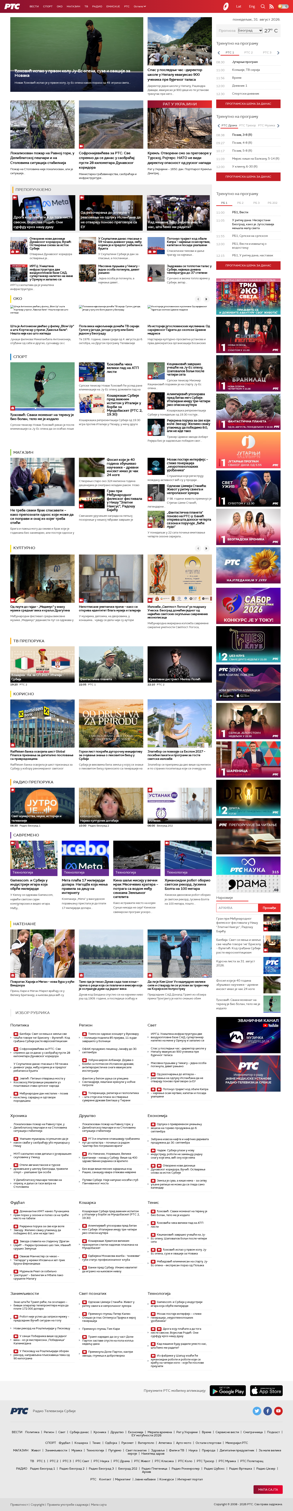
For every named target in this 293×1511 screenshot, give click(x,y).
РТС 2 (54, 1461)
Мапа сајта (268, 1489)
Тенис (153, 1202)
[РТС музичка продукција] (248, 1035)
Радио (97, 6)
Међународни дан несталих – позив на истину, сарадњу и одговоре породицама (41, 1097)
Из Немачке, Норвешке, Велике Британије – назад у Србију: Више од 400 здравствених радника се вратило (109, 1157)
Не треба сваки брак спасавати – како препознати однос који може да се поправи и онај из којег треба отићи (42, 516)
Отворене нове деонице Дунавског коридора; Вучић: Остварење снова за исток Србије (50, 243)
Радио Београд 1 (42, 1468)
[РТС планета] (226, 6)
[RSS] (271, 6)
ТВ (86, 6)
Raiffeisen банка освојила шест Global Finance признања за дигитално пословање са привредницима (41, 755)
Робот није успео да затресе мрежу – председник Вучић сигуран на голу (41, 1318)
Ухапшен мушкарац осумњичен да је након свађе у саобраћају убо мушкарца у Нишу (42, 1142)
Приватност (19, 1504)
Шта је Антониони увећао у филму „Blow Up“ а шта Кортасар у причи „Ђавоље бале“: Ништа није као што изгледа (42, 329)
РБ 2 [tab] (240, 203)
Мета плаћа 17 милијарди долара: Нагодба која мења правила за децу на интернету (85, 886)
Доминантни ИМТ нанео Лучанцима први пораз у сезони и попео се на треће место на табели (41, 1214)
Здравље (158, 1450)
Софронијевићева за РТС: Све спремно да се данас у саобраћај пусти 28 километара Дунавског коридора (106, 160)
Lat (238, 6)
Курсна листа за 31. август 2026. (235, 963)
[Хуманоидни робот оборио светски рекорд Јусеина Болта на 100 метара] (188, 858)
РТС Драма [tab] (229, 125)
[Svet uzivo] (248, 488)
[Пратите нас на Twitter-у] (257, 1411)
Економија (157, 1115)
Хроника (18, 1115)
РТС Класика (164, 1461)
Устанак (155, 820)
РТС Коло (185, 1461)
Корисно (23, 694)
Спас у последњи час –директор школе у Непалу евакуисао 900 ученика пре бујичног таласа (175, 75)
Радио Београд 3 (101, 1468)
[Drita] (248, 798)
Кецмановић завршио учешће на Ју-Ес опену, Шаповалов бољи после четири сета (185, 369)
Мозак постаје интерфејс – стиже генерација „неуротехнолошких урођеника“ (187, 464)
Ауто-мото (183, 1443)
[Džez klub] (248, 644)
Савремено (26, 835)
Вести (34, 6)
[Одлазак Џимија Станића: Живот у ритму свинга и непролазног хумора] (156, 492)
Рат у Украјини (187, 1432)
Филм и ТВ (176, 1450)
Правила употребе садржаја (67, 1504)
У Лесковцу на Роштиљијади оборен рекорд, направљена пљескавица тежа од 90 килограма (42, 1354)
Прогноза (227, 30)
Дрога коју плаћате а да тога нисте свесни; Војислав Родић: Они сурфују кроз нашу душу (43, 222)
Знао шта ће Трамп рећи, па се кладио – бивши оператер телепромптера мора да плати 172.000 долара (41, 1305)
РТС (127, 6)
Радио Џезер (265, 1468)
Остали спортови (208, 1443)
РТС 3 (67, 1461)
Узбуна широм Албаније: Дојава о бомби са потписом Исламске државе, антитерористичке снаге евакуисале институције (108, 1065)
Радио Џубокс (214, 1468)
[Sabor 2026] (248, 606)
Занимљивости (24, 1293)
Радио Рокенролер (186, 1468)
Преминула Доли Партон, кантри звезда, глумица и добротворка (107, 1353)
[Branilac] (248, 373)
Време (206, 1432)
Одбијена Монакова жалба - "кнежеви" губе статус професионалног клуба (111, 1258)
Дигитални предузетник (237, 1450)
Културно (24, 547)
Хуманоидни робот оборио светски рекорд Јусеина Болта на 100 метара (187, 884)
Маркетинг (123, 1479)
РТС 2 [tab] (248, 52)
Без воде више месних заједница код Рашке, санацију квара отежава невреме (109, 1170)
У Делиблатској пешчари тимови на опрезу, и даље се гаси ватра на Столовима (38, 1183)
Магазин (73, 6)
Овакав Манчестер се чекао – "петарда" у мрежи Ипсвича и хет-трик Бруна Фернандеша (39, 1259)
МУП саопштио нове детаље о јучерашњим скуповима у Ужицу (42, 1155)
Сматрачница (253, 1432)
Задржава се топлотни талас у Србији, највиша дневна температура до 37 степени (189, 269)
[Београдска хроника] (248, 527)
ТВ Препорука (28, 641)
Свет (152, 1025)
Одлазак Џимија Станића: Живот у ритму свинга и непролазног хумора (186, 489)
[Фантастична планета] (248, 412)
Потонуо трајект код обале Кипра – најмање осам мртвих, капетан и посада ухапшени (188, 242)
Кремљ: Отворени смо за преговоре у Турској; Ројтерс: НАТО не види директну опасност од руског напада (179, 158)
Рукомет (127, 1443)
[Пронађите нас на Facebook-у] (267, 1411)
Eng (252, 6)
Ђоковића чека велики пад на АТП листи (123, 368)
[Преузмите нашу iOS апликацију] (266, 1390)
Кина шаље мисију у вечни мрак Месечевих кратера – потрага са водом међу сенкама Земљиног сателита (135, 888)
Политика (19, 1025)
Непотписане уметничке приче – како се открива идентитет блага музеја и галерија (110, 608)
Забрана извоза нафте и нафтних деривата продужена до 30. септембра (180, 1140)
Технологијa (159, 1293)
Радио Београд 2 (72, 1468)
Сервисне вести (227, 1432)
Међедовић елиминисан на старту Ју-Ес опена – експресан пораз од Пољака (179, 1263)
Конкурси (166, 1479)
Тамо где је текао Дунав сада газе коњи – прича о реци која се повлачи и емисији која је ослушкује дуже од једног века (110, 985)
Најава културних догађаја (99, 818)
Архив (146, 1472)
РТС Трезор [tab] (247, 125)
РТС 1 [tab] (230, 52)
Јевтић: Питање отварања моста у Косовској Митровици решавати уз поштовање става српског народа (39, 1082)
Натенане (24, 923)
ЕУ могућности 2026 (146, 1435)
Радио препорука (33, 782)
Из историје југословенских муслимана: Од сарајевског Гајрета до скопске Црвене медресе (179, 329)
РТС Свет (82, 1461)
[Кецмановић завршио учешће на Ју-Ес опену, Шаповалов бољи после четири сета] (156, 370)
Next (278, 53)
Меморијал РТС (236, 1443)
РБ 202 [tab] (272, 203)
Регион (85, 1025)
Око (17, 298)
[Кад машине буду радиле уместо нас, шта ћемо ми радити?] (178, 213)
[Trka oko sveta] (248, 296)
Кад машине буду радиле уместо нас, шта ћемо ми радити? (175, 224)
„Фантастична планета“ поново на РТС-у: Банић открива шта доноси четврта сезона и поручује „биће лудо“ (189, 519)
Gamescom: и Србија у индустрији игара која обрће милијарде (29, 884)
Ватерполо (146, 1443)
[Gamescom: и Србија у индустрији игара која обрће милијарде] (33, 858)
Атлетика (165, 1443)
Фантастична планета (96, 679)
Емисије (113, 6)
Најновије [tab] (224, 897)
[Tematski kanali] (248, 875)
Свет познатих (92, 1293)
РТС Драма (121, 1461)
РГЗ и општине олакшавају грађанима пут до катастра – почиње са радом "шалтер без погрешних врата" (111, 1142)
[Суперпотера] (248, 335)
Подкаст (273, 1432)
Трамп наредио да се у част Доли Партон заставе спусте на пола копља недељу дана (107, 1340)
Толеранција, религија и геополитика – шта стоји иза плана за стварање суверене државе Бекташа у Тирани (110, 1096)
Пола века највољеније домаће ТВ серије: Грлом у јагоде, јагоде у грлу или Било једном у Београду (109, 329)
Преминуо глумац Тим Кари (101, 1329)
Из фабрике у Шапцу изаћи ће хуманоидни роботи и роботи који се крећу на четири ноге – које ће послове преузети (177, 1361)
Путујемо (114, 1450)
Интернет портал (190, 1479)
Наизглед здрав (153, 1453)
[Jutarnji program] (248, 450)
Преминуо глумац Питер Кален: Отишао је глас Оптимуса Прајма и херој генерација (109, 1317)
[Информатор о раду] (248, 1073)
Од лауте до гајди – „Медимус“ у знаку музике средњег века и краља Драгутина (40, 608)
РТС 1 (41, 1461)
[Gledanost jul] (248, 565)
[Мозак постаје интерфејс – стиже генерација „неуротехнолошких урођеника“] (156, 466)
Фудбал (17, 1202)
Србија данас (79, 1432)
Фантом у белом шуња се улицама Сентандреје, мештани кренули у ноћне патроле (108, 1082)
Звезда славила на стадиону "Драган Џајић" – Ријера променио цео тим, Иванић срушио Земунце (42, 1244)
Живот (36, 1450)
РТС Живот (142, 1461)
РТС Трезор (205, 1461)
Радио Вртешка (240, 1468)
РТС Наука (101, 1461)
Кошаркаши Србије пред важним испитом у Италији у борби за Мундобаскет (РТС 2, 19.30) (124, 405)
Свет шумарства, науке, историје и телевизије (36, 816)
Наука (193, 1450)
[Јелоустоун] (248, 721)
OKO (59, 6)
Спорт (48, 6)
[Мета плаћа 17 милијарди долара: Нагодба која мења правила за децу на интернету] (85, 858)
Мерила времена (160, 1432)
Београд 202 (127, 1468)
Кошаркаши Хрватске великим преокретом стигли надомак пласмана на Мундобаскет (110, 1244)
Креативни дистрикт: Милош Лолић (174, 679)
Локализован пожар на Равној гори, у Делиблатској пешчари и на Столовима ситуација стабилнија (42, 158)
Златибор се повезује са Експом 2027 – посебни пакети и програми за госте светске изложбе (176, 755)
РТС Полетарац (251, 1461)
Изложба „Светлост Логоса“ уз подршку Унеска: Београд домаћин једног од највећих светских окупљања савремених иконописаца (178, 612)
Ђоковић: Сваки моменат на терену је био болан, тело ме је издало (42, 417)
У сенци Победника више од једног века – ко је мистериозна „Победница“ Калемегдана (40, 1339)
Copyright (37, 1504)
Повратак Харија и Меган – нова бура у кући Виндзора (42, 983)
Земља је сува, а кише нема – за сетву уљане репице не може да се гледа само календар (179, 1184)
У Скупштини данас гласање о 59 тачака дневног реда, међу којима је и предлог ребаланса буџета (120, 243)
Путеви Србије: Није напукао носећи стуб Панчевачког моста (110, 1181)
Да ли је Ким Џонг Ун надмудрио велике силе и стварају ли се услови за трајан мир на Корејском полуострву (178, 985)
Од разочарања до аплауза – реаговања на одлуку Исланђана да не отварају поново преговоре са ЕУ (177, 1077)
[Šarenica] (248, 759)
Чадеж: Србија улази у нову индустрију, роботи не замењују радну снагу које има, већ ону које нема (176, 1153)
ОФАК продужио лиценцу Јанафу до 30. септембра (109, 1050)
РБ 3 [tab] (256, 203)
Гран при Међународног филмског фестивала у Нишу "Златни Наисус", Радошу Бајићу (124, 500)
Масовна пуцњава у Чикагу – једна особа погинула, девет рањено (119, 269)
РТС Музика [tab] (266, 125)
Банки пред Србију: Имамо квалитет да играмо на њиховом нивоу (109, 1269)
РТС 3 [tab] (267, 52)
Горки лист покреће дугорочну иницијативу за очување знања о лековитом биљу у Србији (110, 755)
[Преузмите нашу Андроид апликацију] (228, 1390)
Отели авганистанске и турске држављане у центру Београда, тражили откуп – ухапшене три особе (41, 1168)
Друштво (87, 1115)
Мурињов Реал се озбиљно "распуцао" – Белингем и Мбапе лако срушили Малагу (38, 1274)
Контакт (105, 1479)
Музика (76, 1450)
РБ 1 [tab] (224, 203)
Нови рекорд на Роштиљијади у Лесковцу (42, 1328)
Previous (219, 53)
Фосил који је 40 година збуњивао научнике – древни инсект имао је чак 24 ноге (123, 467)
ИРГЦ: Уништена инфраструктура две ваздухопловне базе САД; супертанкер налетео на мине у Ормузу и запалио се (51, 272)
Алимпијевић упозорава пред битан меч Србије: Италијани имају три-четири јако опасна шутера (188, 399)
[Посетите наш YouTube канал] (278, 1411)
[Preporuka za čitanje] (248, 836)
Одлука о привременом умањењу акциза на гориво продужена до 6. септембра (176, 1127)
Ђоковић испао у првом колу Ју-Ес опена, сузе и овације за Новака (72, 73)
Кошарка (87, 1202)
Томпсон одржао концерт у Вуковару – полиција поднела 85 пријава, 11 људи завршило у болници (110, 1037)
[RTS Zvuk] (248, 683)
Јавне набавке (145, 1479)
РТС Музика (227, 1461)
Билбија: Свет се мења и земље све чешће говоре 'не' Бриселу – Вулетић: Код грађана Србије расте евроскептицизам (42, 1037)
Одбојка (111, 1443)
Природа (208, 1450)
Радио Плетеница (154, 1468)
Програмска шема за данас (248, 104)
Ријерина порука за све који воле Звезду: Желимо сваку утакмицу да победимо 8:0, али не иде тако (188, 425)
